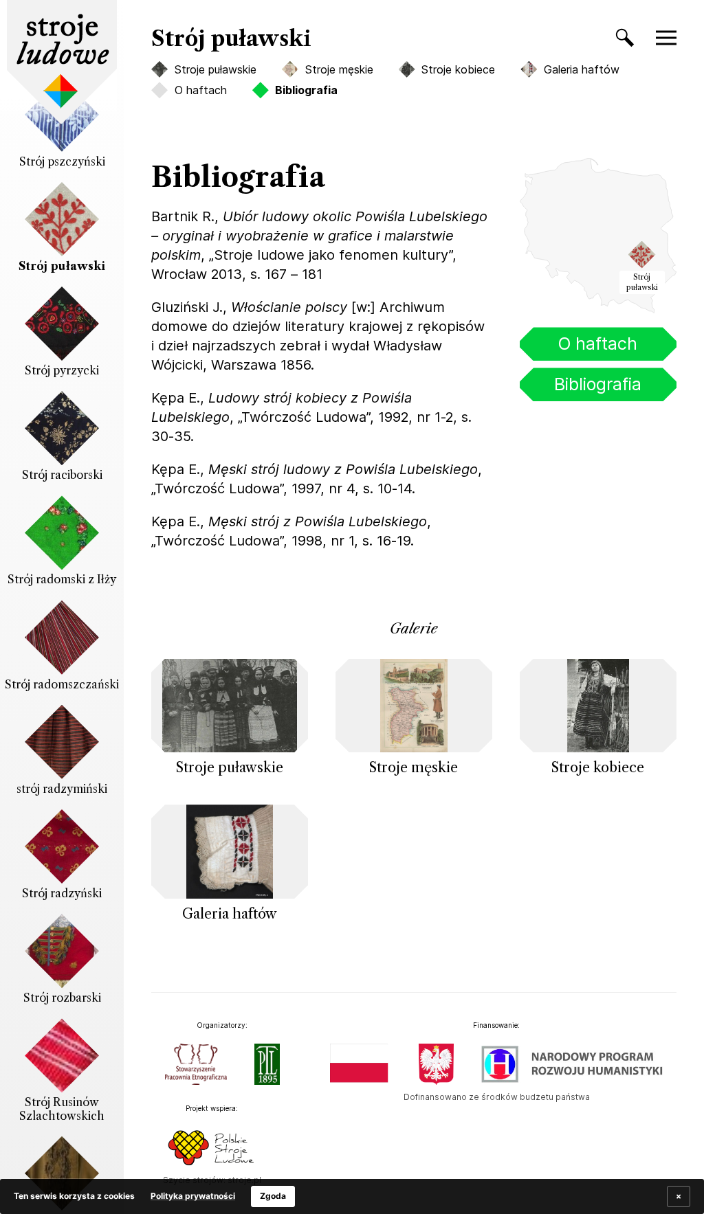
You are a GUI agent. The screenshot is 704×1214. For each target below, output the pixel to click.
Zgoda (273, 1196)
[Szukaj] (618, 40)
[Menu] (673, 38)
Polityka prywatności (193, 1196)
